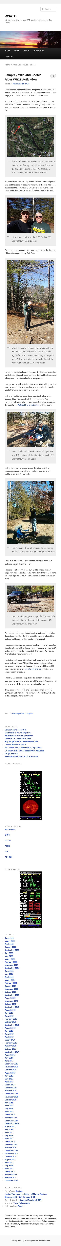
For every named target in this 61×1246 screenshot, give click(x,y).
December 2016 (11, 1064)
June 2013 (9, 1163)
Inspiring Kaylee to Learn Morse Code (21, 742)
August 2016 (10, 1073)
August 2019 (10, 1010)
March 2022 (10, 959)
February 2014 (11, 1145)
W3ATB (10, 16)
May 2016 (9, 1079)
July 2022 (9, 953)
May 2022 (9, 956)
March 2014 (10, 1142)
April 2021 (9, 977)
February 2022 (11, 962)
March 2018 (10, 1040)
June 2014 (9, 1133)
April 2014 (9, 1139)
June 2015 (9, 1106)
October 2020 (10, 992)
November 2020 (11, 989)
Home (7, 51)
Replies (29, 714)
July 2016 (9, 1076)
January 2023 (10, 947)
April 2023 (9, 944)
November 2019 (11, 1001)
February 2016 (11, 1088)
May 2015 (9, 1109)
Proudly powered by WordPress (37, 1241)
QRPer (7, 835)
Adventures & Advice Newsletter (19, 736)
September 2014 (12, 1124)
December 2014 (11, 1121)
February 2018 (11, 1043)
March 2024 (10, 941)
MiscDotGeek (10, 829)
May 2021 (9, 974)
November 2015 (11, 1097)
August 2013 (10, 1160)
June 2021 (9, 971)
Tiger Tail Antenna (21, 1203)
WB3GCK (8, 857)
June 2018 (9, 1034)
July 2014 (9, 1130)
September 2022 (12, 950)
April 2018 (9, 1037)
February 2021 (11, 983)
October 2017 (10, 1049)
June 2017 (9, 1061)
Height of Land (11, 754)
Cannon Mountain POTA (15, 745)
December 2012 (11, 1181)
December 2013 (11, 1151)
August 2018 (10, 1028)
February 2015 (11, 1118)
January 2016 (10, 1091)
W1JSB (8, 840)
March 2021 (10, 980)
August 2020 (10, 998)
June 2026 (9, 938)
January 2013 (10, 1178)
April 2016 (9, 1082)
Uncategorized (18, 714)
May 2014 (9, 1136)
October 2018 (10, 1022)
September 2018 (12, 1025)
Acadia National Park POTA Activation (21, 757)
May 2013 (9, 1166)
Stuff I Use (9, 57)
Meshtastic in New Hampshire (18, 733)
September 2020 (12, 995)
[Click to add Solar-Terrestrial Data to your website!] (31, 819)
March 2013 (10, 1172)
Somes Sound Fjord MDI (15, 730)
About (16, 51)
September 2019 (12, 1007)
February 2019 (11, 1019)
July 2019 (9, 1013)
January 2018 (10, 1046)
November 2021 (11, 965)
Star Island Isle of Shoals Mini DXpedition (23, 748)
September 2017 (12, 1052)
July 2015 (9, 1103)
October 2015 (10, 1100)
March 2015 (10, 1115)
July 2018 (9, 1031)
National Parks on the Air (28, 405)
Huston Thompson (13, 1194)
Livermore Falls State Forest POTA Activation (24, 751)
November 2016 (11, 1067)
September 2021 (12, 968)
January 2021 (10, 986)
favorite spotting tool (33, 669)
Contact (26, 51)
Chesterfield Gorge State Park (18, 739)
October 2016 (10, 1070)
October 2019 (10, 1004)
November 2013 (11, 1154)
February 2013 (11, 1175)
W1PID (7, 846)
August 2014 (10, 1127)
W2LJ (7, 851)
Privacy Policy (38, 51)
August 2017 (10, 1055)
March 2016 (10, 1085)
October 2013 (10, 1157)
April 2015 (9, 1112)
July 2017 (9, 1058)
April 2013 (9, 1169)
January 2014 (10, 1148)
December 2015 (11, 1094)
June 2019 (9, 1016)
